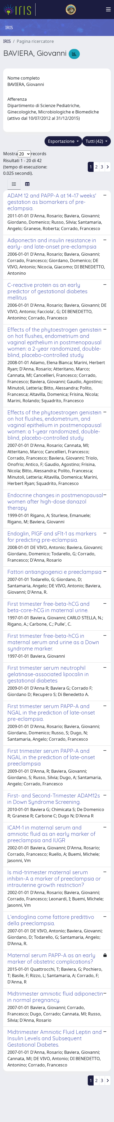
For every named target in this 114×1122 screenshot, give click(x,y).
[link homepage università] (70, 9)
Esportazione (62, 141)
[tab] (14, 184)
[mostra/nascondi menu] (108, 9)
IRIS (7, 41)
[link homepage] (19, 9)
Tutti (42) (95, 141)
